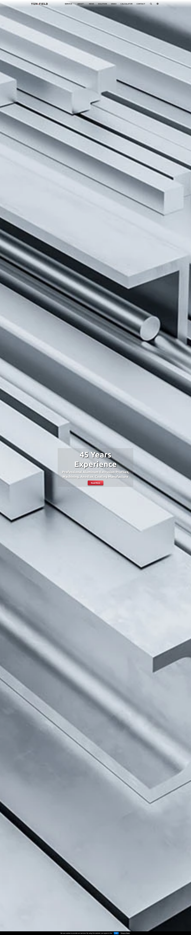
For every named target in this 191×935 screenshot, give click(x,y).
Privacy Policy (125, 933)
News (91, 4)
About (80, 4)
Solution (102, 4)
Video (113, 4)
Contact (140, 4)
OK (116, 933)
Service (68, 4)
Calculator (126, 4)
